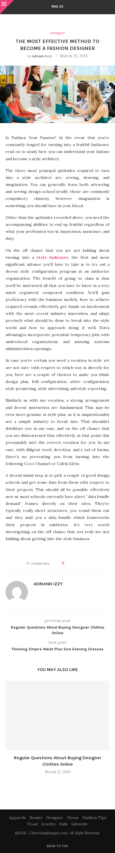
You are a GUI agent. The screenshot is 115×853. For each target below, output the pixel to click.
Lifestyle (79, 823)
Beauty (36, 817)
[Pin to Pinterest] (84, 563)
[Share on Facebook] (73, 563)
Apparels (17, 817)
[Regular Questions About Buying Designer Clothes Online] (57, 715)
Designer (54, 817)
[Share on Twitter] (78, 563)
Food (32, 823)
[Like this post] (67, 563)
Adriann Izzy (42, 56)
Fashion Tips (94, 817)
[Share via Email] (89, 563)
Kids (63, 823)
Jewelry (48, 823)
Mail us (57, 6)
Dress (72, 817)
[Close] (7, 7)
